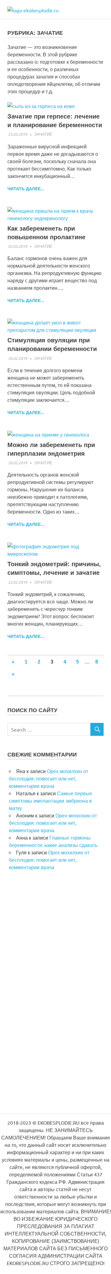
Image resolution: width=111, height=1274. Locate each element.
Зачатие (43, 134)
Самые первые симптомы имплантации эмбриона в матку (50, 800)
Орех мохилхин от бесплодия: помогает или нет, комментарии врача (48, 778)
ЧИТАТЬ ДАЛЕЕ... (25, 188)
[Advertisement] (53, 997)
